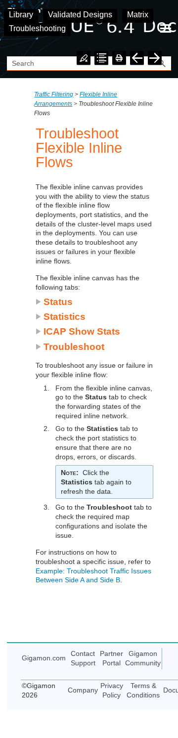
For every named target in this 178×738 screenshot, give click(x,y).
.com (44, 658)
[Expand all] (101, 58)
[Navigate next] (155, 58)
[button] (54, 302)
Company (83, 690)
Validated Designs (80, 14)
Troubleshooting (37, 28)
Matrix (137, 14)
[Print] (119, 58)
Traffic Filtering (53, 94)
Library (21, 14)
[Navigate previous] (137, 58)
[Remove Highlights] (83, 58)
